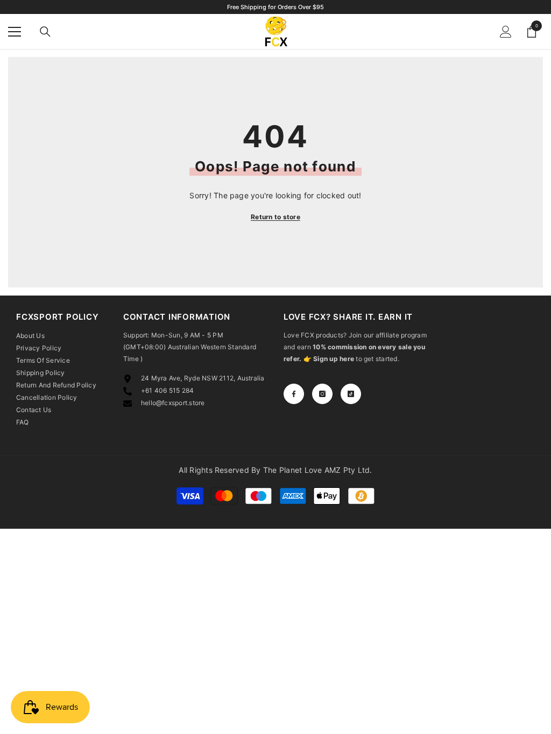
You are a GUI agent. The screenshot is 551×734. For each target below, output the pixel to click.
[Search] (45, 31)
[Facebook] (294, 394)
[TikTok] (351, 394)
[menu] (14, 31)
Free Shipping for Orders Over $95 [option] (275, 7)
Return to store (275, 217)
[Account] (506, 32)
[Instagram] (322, 394)
